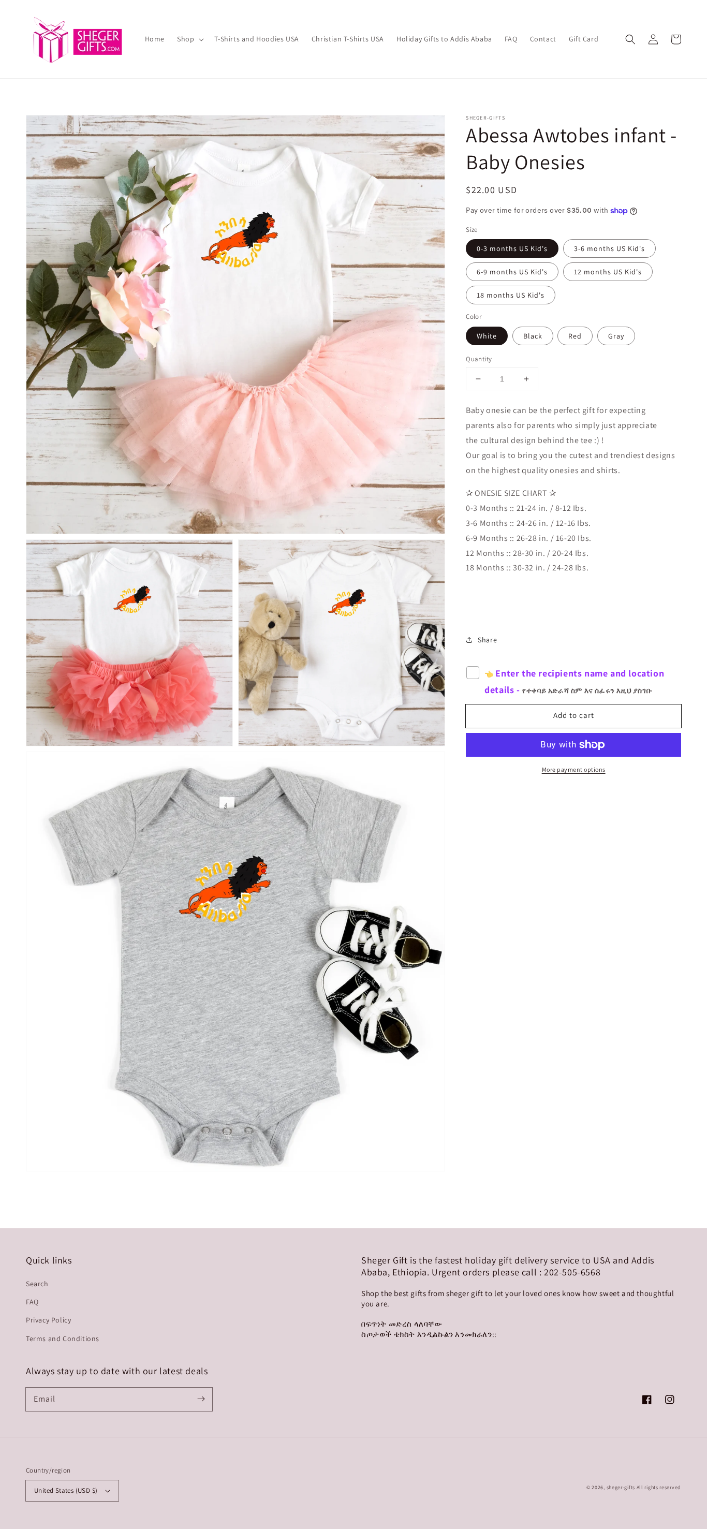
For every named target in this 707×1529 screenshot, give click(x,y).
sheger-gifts (621, 1487)
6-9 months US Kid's (512, 272)
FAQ (32, 1301)
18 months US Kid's (510, 295)
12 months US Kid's (608, 272)
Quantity (479, 359)
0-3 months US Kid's (512, 249)
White (487, 336)
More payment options (574, 769)
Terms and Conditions (62, 1338)
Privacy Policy (48, 1320)
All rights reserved (659, 1487)
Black (532, 336)
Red (575, 336)
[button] (630, 39)
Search (37, 1283)
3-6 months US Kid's (609, 249)
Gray (616, 336)
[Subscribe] (200, 1399)
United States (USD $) (65, 1490)
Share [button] (487, 639)
